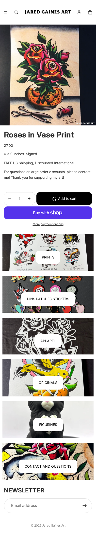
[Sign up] (85, 506)
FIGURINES (48, 424)
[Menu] (5, 12)
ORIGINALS (48, 382)
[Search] (16, 12)
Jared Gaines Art (53, 525)
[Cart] (90, 12)
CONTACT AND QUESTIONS (48, 466)
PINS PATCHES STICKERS (48, 299)
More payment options (48, 224)
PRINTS (48, 257)
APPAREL (48, 341)
